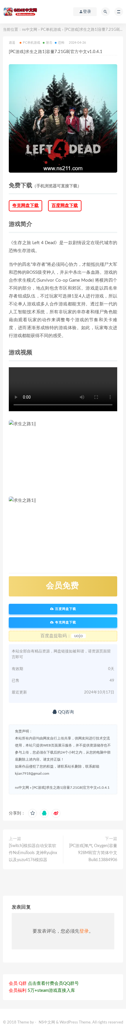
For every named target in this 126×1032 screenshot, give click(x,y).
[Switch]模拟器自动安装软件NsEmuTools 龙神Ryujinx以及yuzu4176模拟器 (33, 853)
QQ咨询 (65, 712)
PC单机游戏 (51, 30)
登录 (84, 931)
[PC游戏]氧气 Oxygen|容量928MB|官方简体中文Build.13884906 (93, 853)
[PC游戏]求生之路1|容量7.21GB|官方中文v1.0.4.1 (71, 787)
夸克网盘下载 (25, 205)
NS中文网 (47, 1022)
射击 (49, 42)
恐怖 (61, 42)
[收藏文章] (32, 813)
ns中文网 (29, 30)
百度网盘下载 (65, 205)
